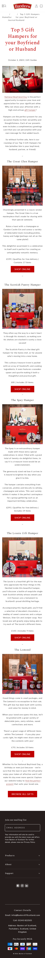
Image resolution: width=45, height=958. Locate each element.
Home (5, 17)
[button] (4, 6)
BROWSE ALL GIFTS (23, 794)
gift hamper (30, 110)
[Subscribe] (36, 827)
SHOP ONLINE (22, 269)
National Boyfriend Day (15, 97)
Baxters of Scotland (25, 953)
